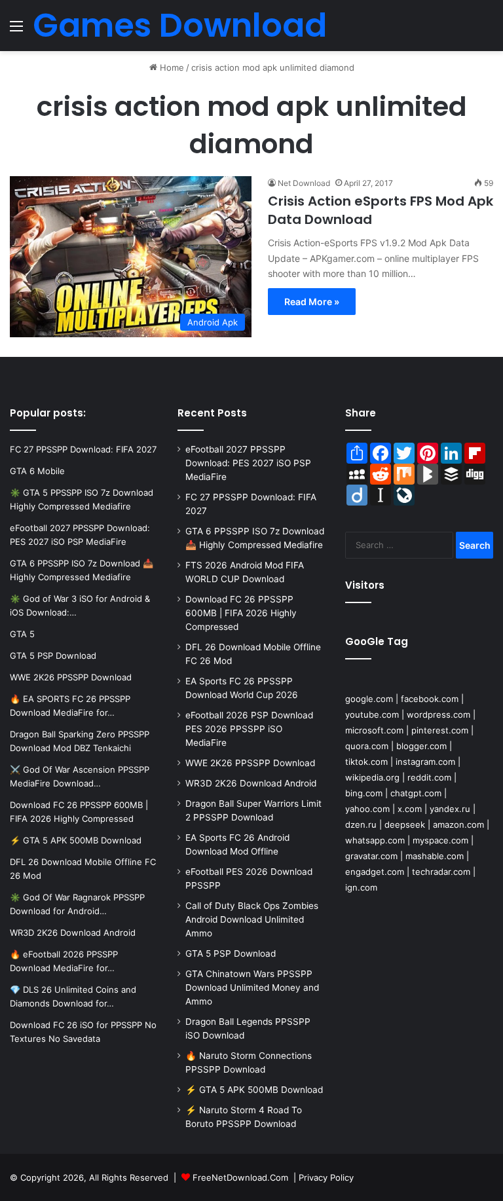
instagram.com (425, 761)
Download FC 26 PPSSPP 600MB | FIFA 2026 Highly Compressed (241, 613)
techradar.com (441, 871)
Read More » (311, 301)
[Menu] (16, 30)
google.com (369, 698)
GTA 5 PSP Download (230, 953)
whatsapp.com (375, 840)
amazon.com (458, 824)
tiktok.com (366, 761)
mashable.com (434, 856)
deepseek (404, 824)
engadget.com (374, 871)
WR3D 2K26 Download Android (250, 783)
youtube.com (372, 714)
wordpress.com (438, 714)
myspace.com (440, 840)
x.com (410, 809)
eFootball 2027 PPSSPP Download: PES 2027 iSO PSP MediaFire (248, 463)
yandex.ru (450, 809)
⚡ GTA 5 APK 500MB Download (254, 1089)
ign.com (361, 887)
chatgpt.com (415, 793)
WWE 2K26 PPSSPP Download (250, 763)
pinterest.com (439, 730)
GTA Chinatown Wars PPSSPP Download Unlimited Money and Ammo (252, 988)
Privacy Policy (326, 1177)
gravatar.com (371, 856)
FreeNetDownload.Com (240, 1177)
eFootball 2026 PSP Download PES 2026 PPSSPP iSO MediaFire (249, 729)
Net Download (304, 183)
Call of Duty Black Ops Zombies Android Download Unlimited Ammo (251, 919)
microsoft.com (374, 730)
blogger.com (421, 746)
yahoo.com (367, 809)
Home (170, 67)
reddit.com (429, 777)
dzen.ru (361, 824)
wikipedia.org (372, 777)
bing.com (363, 793)
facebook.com (429, 698)
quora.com (366, 746)
